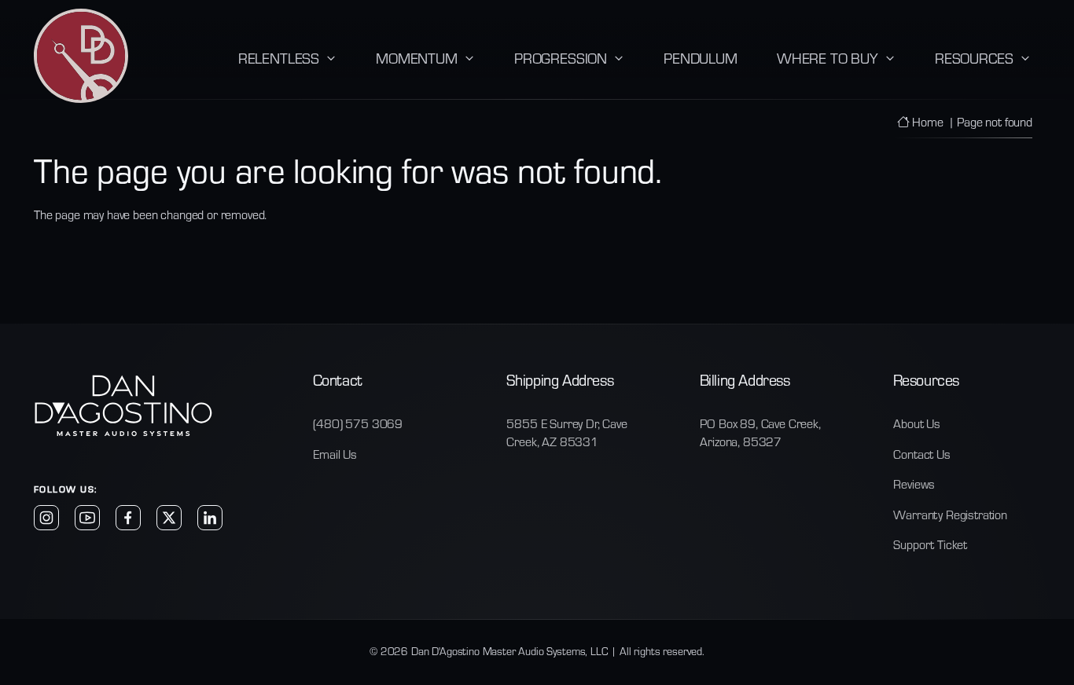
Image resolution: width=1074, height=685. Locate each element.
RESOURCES (974, 58)
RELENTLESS (278, 58)
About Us (916, 423)
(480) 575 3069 (358, 423)
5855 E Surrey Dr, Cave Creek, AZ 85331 (566, 432)
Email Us (335, 454)
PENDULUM (700, 58)
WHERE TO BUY (827, 58)
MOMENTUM (417, 58)
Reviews (914, 484)
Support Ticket (930, 544)
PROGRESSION (560, 58)
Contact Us (921, 454)
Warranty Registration (950, 514)
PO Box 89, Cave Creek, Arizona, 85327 (760, 432)
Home (926, 122)
